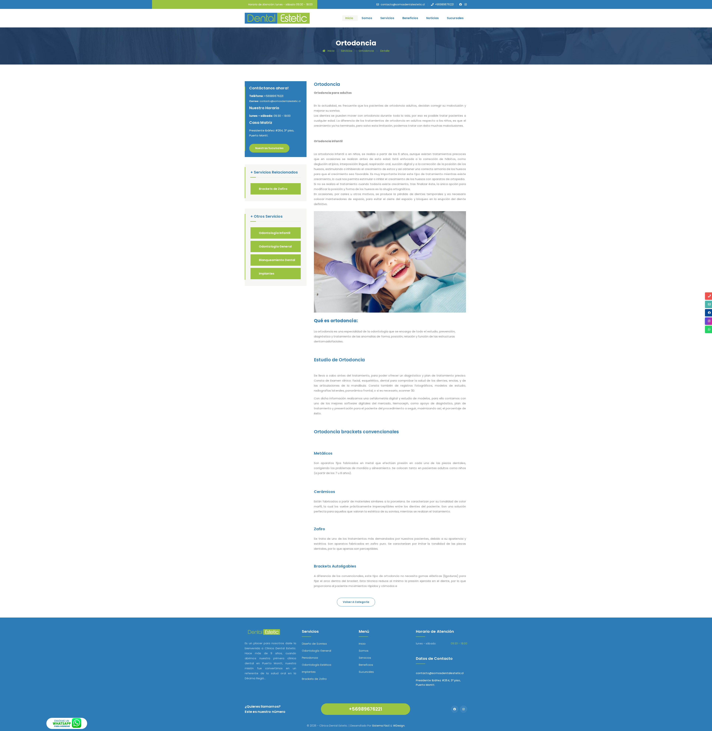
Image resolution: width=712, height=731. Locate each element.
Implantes (266, 273)
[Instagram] (463, 709)
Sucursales (455, 18)
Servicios (387, 18)
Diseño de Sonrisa (314, 644)
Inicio (349, 18)
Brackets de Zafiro (273, 189)
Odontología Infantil (274, 233)
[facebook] (461, 4)
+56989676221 (444, 4)
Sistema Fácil (380, 725)
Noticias (432, 18)
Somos (367, 18)
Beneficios (410, 18)
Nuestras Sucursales (269, 148)
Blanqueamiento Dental (277, 260)
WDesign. (399, 725)
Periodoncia (310, 658)
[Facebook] (454, 709)
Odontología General (275, 246)
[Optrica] (277, 18)
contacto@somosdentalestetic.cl (403, 4)
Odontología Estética (316, 665)
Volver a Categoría (356, 602)
